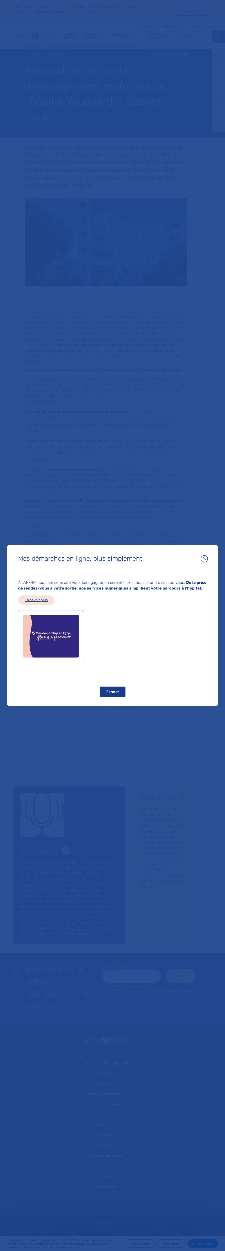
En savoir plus (36, 600)
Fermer (112, 692)
